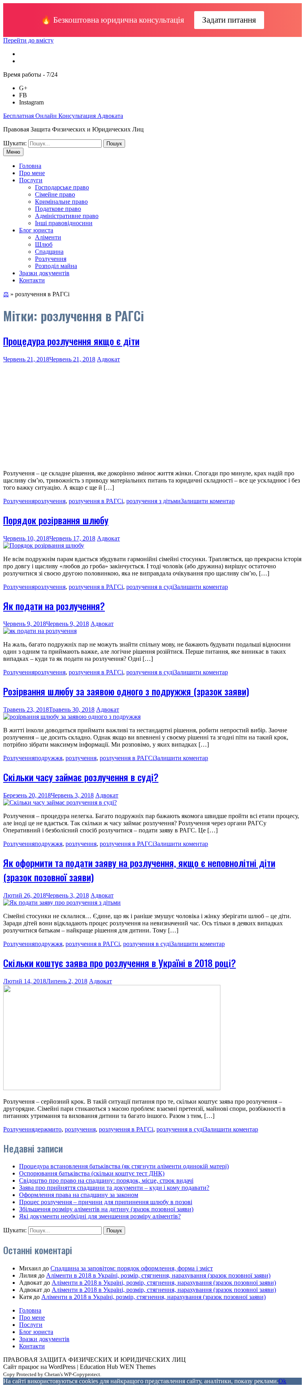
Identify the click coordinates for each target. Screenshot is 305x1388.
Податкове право (58, 208)
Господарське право (62, 187)
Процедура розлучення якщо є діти (71, 341)
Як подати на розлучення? (54, 605)
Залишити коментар (208, 501)
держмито (48, 1129)
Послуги (30, 180)
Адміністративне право (66, 215)
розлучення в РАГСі (96, 501)
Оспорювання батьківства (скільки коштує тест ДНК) (91, 1173)
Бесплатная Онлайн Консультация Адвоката (63, 115)
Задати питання (229, 20)
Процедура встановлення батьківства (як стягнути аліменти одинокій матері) (124, 1166)
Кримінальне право (61, 201)
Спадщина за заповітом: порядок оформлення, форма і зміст (131, 1268)
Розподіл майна (56, 266)
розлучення (50, 501)
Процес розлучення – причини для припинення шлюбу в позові (105, 1202)
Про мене (32, 173)
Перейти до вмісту (28, 40)
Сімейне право (55, 194)
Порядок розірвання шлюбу (55, 520)
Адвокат (108, 359)
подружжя (48, 758)
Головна (30, 165)
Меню (13, 152)
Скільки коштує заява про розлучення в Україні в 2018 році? (119, 963)
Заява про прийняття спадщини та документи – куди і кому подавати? (114, 1187)
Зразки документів (44, 273)
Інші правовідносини (64, 223)
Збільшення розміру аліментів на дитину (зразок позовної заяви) (106, 1209)
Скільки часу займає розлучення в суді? (80, 777)
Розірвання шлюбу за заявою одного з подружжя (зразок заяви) (126, 691)
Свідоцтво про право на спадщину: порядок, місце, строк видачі (106, 1180)
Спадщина (49, 251)
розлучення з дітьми (153, 501)
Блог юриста (36, 230)
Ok (282, 1381)
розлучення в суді (150, 586)
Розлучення (50, 258)
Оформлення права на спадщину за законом (78, 1194)
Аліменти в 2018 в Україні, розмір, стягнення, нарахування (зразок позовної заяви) (158, 1275)
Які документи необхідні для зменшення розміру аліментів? (100, 1216)
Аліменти (48, 237)
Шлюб (43, 244)
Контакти (32, 280)
